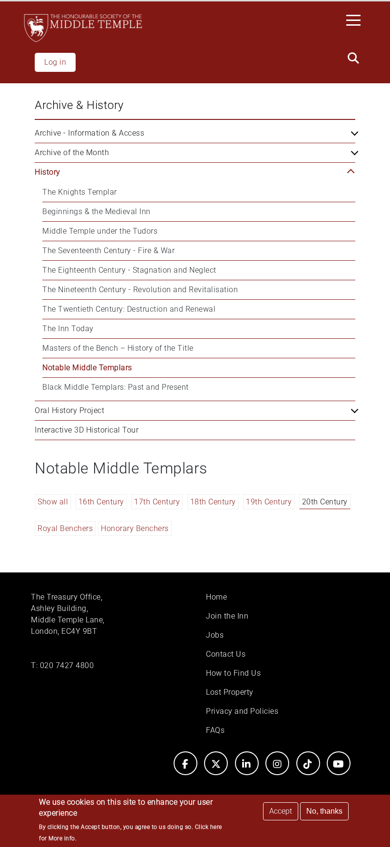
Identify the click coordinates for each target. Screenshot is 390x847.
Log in (55, 62)
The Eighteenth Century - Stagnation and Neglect (129, 270)
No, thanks (324, 811)
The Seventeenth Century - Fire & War (108, 250)
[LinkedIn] (247, 763)
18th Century (213, 501)
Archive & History (79, 105)
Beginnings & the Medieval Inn (96, 211)
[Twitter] (216, 763)
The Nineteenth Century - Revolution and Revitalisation (140, 289)
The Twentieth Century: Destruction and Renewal (128, 309)
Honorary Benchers (135, 528)
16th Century (101, 501)
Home (216, 596)
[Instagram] (277, 763)
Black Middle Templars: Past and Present (115, 387)
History (47, 172)
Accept (280, 811)
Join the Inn (227, 615)
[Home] (83, 28)
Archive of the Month (72, 152)
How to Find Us (233, 673)
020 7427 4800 (67, 665)
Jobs (215, 635)
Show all (53, 501)
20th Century (325, 501)
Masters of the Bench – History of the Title (118, 348)
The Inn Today (68, 328)
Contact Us (225, 654)
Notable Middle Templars (87, 367)
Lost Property (230, 692)
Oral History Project (69, 410)
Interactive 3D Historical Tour (86, 429)
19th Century (269, 501)
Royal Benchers (65, 528)
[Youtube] (339, 763)
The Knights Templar (79, 192)
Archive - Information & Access (89, 133)
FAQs (215, 730)
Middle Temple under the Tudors (99, 231)
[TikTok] (308, 763)
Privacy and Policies (242, 711)
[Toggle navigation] (356, 19)
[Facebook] (185, 763)
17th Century (157, 501)
